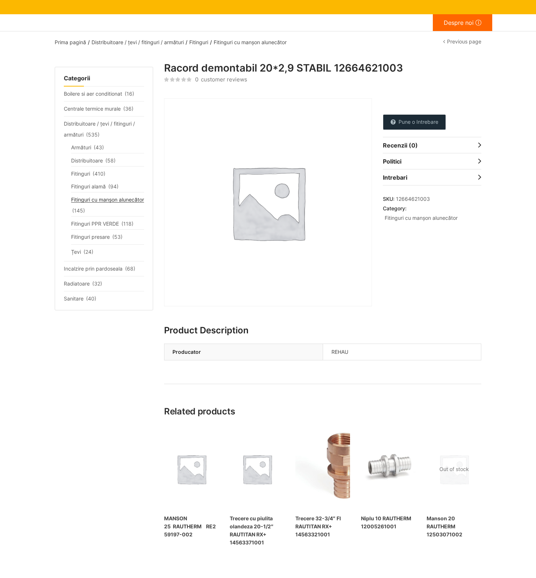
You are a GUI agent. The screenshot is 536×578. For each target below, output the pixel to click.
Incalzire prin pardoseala (93, 268)
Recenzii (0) (400, 145)
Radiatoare (77, 283)
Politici (392, 161)
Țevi (76, 252)
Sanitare (73, 298)
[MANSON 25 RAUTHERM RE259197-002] (191, 469)
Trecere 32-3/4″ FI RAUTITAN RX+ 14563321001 (318, 526)
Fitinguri (198, 42)
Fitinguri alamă (88, 186)
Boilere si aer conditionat (93, 94)
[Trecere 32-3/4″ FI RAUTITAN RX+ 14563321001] (322, 469)
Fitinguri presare (90, 237)
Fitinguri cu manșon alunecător (250, 42)
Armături (81, 147)
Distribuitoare (87, 160)
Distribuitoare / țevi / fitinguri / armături (138, 42)
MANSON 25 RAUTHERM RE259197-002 (190, 526)
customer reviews (221, 79)
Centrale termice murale (92, 109)
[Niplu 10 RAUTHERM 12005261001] (388, 469)
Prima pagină (70, 42)
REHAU (339, 352)
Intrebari (395, 177)
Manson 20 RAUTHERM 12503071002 (444, 526)
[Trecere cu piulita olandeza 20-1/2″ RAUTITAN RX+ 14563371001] (257, 469)
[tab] (432, 145)
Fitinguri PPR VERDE (95, 224)
